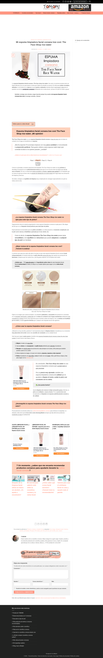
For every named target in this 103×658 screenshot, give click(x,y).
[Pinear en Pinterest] (44, 524)
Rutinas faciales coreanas (49, 13)
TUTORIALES (16, 13)
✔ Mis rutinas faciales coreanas (20, 640)
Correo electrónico (38, 581)
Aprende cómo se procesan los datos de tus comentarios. (50, 598)
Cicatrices (66, 529)
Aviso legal (55, 656)
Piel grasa (32, 530)
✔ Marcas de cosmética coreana (20, 629)
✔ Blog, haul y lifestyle (18, 646)
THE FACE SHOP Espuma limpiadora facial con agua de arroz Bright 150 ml (20, 382)
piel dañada (26, 530)
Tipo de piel (38, 13)
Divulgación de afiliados (51, 653)
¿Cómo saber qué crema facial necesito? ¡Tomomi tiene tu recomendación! (48, 487)
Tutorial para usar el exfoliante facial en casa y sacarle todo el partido (63, 487)
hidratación (29, 357)
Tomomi (49, 49)
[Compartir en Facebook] (35, 524)
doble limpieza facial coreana (40, 428)
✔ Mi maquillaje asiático (18, 643)
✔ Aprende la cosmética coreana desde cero (24, 632)
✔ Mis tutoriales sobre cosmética (20, 626)
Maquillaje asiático (61, 13)
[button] (53, 2)
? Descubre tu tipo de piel (19, 618)
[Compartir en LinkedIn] (46, 524)
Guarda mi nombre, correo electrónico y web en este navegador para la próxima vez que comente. (41, 588)
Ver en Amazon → (21, 388)
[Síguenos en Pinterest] (70, 2)
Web (53, 581)
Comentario (17, 568)
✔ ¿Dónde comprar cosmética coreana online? (22, 636)
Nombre (16, 581)
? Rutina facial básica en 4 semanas (21, 615)
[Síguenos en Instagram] (66, 2)
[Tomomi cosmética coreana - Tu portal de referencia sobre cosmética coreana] (51, 7)
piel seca (47, 530)
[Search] (90, 2)
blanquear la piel (59, 529)
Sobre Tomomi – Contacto (72, 13)
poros (57, 530)
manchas (22, 530)
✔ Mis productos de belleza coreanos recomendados (22, 622)
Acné (50, 529)
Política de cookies (74, 656)
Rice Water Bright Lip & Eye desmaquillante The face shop (61, 449)
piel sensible (52, 530)
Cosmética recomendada (27, 13)
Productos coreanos (36, 39)
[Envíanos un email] (68, 2)
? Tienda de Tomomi (85, 13)
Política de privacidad (64, 656)
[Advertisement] (51, 25)
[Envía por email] (41, 524)
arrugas (53, 529)
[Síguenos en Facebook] (63, 2)
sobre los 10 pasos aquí (55, 155)
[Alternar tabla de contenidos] (31, 124)
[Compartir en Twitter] (38, 524)
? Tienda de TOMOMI (17, 613)
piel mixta (43, 530)
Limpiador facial (47, 39)
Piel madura (37, 530)
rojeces (60, 530)
